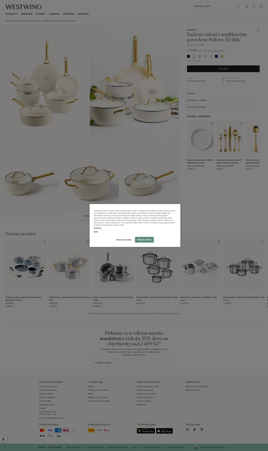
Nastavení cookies (124, 240)
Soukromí (97, 228)
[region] (135, 225)
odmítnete (164, 223)
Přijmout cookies (144, 240)
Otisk (96, 232)
